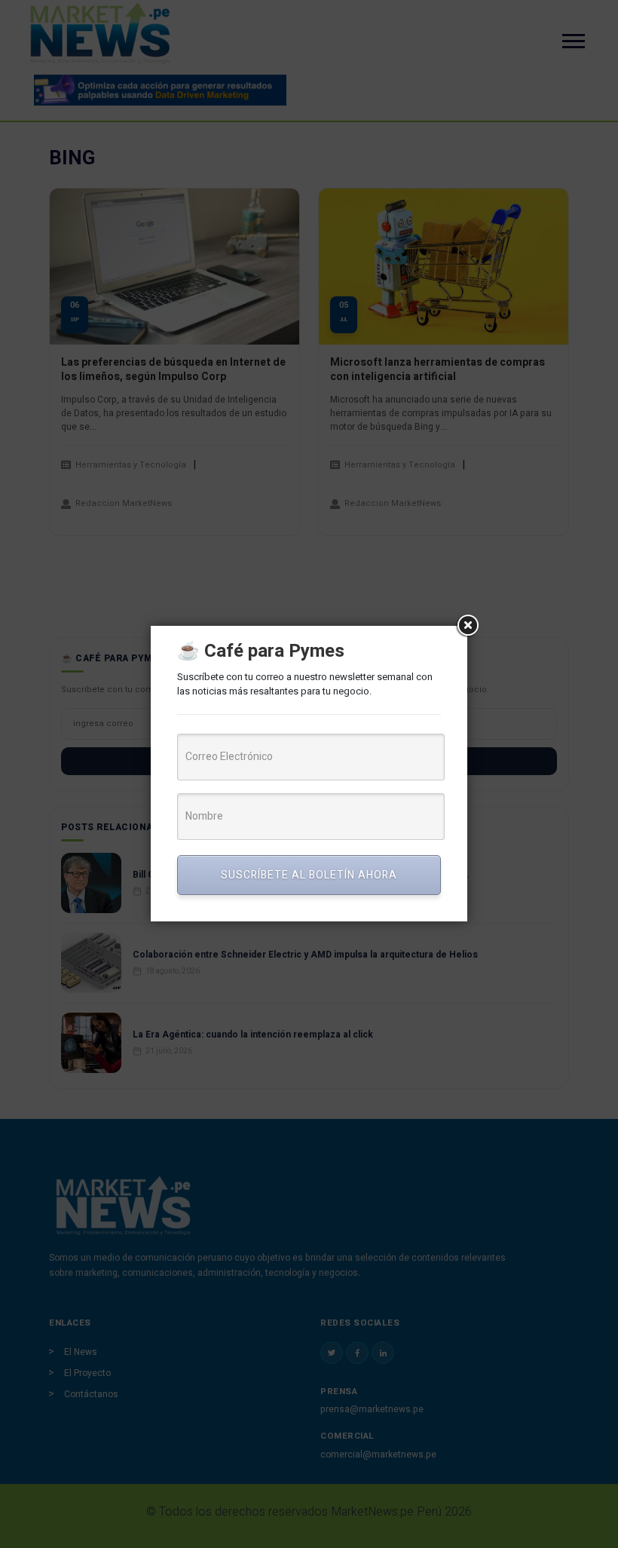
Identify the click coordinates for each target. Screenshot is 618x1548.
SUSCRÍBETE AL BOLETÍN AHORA (309, 875)
